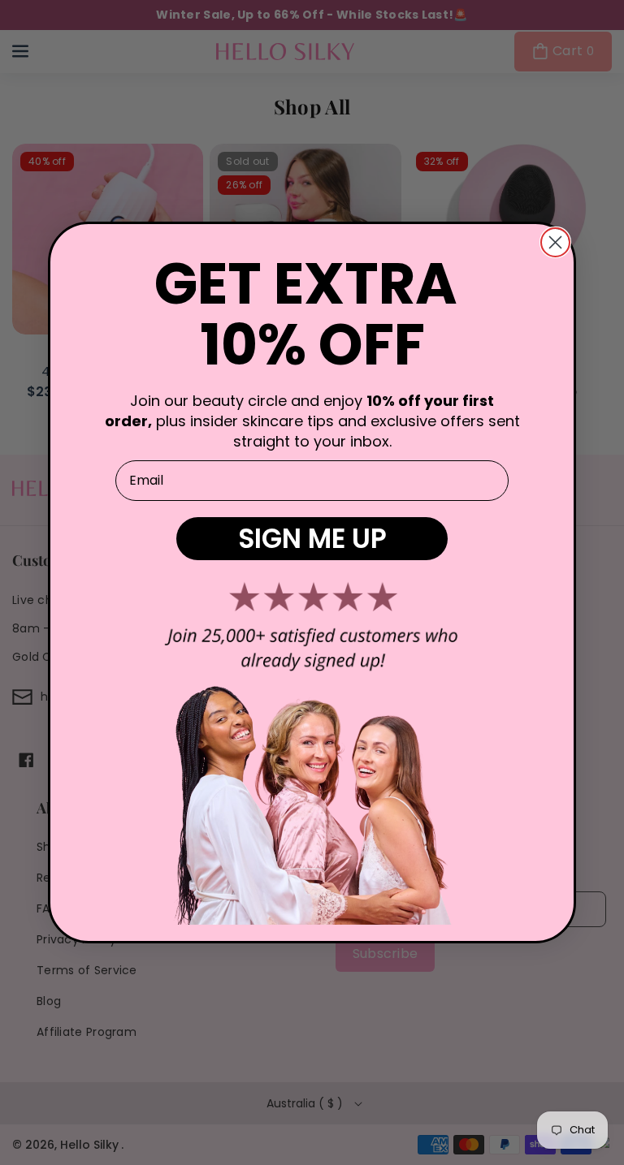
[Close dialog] (555, 242)
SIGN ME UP (312, 539)
